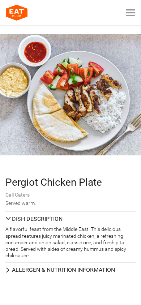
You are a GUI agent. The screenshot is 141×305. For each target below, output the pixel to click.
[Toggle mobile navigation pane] (130, 12)
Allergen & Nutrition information (63, 269)
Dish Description (37, 218)
